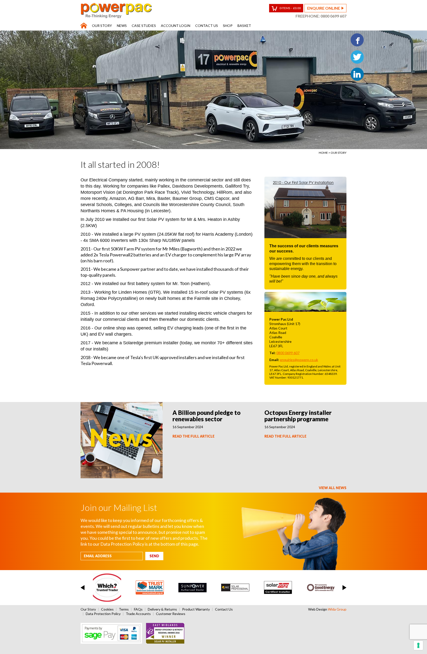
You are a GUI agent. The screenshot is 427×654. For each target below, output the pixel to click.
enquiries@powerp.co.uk (299, 360)
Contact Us (206, 25)
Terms (124, 609)
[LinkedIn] (357, 74)
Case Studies (144, 25)
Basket (244, 25)
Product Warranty (196, 609)
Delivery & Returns (162, 609)
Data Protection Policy (103, 614)
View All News (332, 488)
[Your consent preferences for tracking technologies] (418, 645)
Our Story (102, 25)
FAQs (138, 609)
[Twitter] (357, 56)
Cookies (107, 609)
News (122, 25)
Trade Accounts (138, 614)
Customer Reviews (170, 614)
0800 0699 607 (333, 16)
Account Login (175, 25)
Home (323, 152)
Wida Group (337, 609)
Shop (228, 25)
